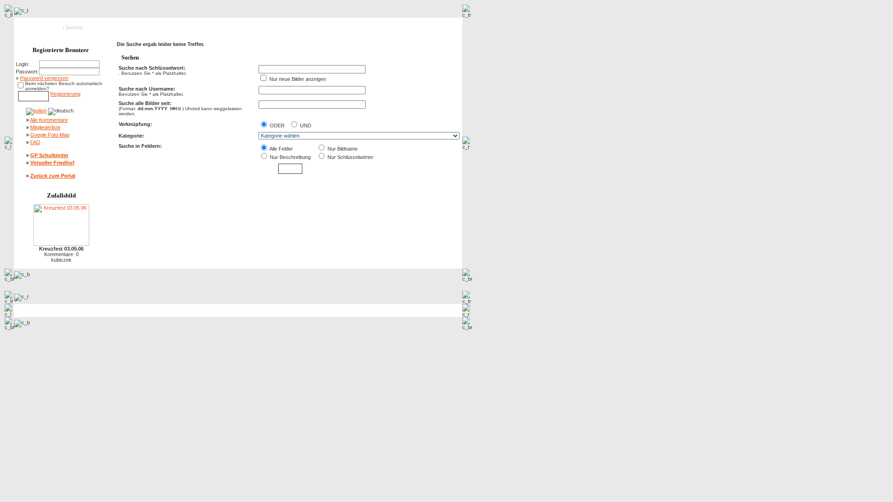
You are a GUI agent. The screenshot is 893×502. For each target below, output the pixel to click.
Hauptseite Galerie (40, 27)
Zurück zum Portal (52, 175)
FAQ (35, 142)
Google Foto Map (49, 135)
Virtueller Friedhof (52, 162)
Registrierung (65, 94)
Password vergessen (44, 78)
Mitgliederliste (45, 127)
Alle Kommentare (49, 120)
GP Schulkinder (49, 155)
